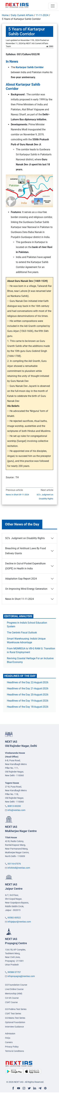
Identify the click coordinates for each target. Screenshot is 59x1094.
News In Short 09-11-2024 (17, 494)
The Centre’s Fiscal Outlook (22, 632)
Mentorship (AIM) (13, 993)
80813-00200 (14, 806)
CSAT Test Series (13, 1013)
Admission (10, 1033)
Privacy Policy (12, 1046)
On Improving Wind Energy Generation (26, 588)
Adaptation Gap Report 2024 (21, 578)
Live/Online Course (14, 989)
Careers (9, 1042)
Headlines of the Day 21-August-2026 (27, 688)
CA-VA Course (12, 998)
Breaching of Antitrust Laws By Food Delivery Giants (25, 551)
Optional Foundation (15, 1022)
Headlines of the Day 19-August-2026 (27, 700)
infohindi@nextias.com (19, 868)
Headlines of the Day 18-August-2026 (27, 706)
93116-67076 (14, 863)
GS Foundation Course (16, 985)
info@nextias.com (16, 810)
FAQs (7, 1038)
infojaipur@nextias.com (19, 921)
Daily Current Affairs (22, 15)
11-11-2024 (42, 15)
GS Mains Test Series (15, 1018)
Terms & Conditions (14, 1051)
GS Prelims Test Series (15, 1009)
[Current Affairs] (17, 5)
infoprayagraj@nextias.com (21, 976)
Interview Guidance (14, 1026)
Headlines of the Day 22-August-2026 (27, 682)
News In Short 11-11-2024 (19, 598)
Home (5, 15)
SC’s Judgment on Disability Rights (45, 496)
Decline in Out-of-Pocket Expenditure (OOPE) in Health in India (25, 566)
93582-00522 (14, 917)
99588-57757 (14, 972)
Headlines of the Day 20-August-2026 (27, 694)
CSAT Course (11, 1002)
